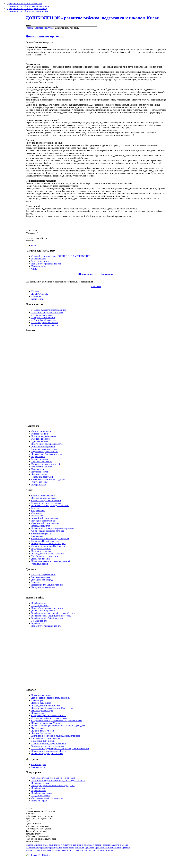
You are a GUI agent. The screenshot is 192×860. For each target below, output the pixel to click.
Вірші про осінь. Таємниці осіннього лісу (51, 616)
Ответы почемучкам (44, 28)
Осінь (34, 269)
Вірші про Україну (40, 783)
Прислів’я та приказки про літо (46, 626)
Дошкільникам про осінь (45, 36)
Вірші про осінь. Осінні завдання (47, 618)
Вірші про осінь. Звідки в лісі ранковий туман (53, 613)
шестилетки (98, 850)
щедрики (109, 850)
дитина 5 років (121, 845)
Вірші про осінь (38, 258)
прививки (89, 847)
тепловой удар (40, 850)
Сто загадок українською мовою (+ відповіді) (53, 778)
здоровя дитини (54, 847)
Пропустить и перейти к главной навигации (28, 6)
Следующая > (108, 274)
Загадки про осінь (39, 261)
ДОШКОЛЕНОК (39, 294)
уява (49, 850)
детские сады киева (104, 845)
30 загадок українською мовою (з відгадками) (53, 785)
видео (45, 845)
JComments (96, 286)
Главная (29, 28)
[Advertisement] (37, 377)
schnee (29, 845)
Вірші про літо (38, 623)
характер (56, 850)
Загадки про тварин (40, 795)
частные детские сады (81, 850)
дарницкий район (81, 845)
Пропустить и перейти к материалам (24, 3)
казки (71, 847)
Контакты (36, 296)
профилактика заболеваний (108, 847)
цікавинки (66, 850)
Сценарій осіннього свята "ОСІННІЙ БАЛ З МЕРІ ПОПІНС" (60, 256)
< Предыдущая (85, 274)
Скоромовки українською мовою (47, 798)
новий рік (79, 847)
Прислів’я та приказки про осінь (47, 264)
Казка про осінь (38, 266)
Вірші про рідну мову (41, 793)
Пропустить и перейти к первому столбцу (27, 8)
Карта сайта (37, 299)
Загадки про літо (39, 621)
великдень (37, 845)
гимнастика (66, 845)
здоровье (42, 847)
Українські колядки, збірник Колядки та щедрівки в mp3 (58, 780)
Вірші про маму (38, 788)
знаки (65, 847)
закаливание (32, 847)
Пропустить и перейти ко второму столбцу (27, 11)
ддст (92, 845)
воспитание (54, 845)
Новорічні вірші (39, 800)
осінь (33, 245)
